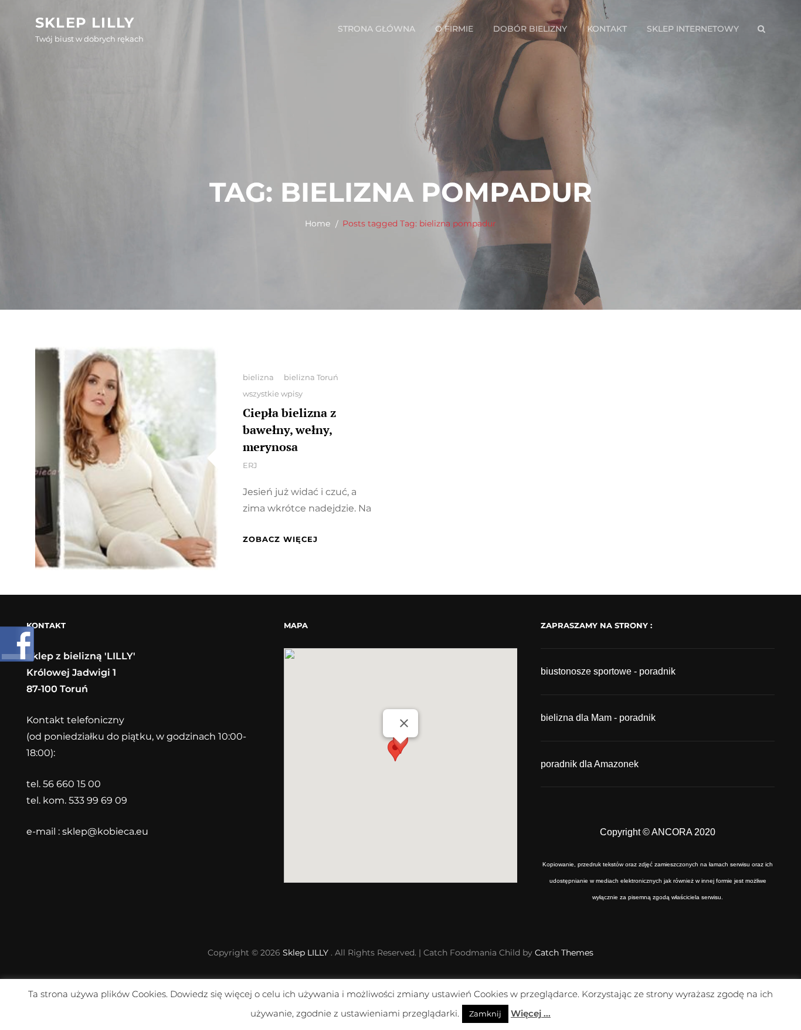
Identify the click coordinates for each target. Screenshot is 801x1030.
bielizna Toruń (311, 377)
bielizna (258, 377)
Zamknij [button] (485, 1013)
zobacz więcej (280, 539)
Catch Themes (564, 952)
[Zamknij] (404, 723)
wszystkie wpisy (273, 393)
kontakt (607, 28)
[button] (400, 754)
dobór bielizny (530, 28)
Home (317, 223)
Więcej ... (531, 1013)
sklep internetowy (693, 28)
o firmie (454, 28)
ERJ (250, 465)
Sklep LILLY (84, 22)
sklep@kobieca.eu (105, 831)
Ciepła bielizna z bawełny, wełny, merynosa (289, 430)
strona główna (376, 28)
